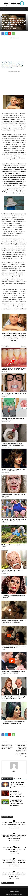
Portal (10, 828)
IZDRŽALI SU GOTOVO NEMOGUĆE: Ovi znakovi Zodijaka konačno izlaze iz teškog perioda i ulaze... (14, 874)
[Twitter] (6, 33)
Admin (3, 28)
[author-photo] (14, 769)
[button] (2, 9)
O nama (20, 890)
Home (2, 12)
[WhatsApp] (13, 33)
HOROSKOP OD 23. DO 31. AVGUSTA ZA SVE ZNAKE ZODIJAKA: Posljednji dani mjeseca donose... (14, 862)
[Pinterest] (9, 33)
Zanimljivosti (7, 12)
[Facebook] (2, 33)
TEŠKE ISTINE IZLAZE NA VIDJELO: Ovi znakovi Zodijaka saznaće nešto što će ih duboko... (14, 824)
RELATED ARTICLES (7, 778)
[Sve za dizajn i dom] (14, 3)
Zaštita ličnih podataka (14, 891)
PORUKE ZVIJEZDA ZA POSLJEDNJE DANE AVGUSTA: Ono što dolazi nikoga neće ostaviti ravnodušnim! (14, 836)
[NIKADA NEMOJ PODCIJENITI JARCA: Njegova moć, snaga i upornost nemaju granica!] (5, 793)
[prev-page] (2, 809)
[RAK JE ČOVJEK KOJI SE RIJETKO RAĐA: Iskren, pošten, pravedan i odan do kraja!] (5, 784)
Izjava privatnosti (8, 890)
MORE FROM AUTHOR (19, 778)
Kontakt (15, 890)
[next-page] (5, 809)
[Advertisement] (14, 49)
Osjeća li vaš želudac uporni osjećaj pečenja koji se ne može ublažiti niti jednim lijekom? (7, 746)
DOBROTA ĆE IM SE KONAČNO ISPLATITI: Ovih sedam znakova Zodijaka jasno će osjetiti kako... (14, 849)
